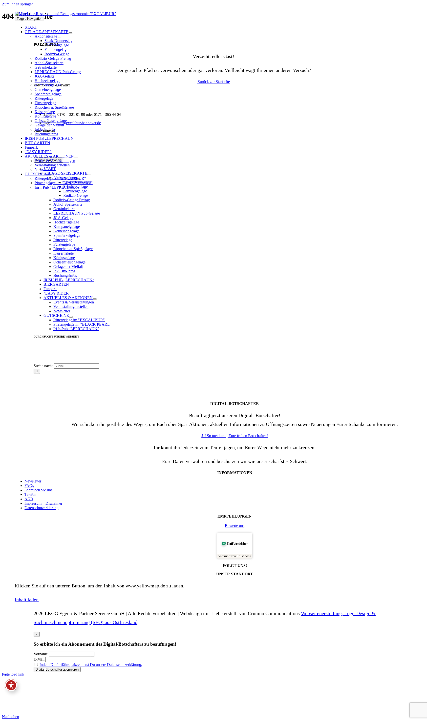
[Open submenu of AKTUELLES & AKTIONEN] (76, 157)
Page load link (13, 674)
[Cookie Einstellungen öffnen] (39, 712)
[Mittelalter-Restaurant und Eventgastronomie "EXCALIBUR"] (65, 14)
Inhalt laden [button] (27, 599)
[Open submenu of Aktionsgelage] (59, 37)
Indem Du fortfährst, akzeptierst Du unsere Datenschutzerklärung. (91, 664)
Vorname (41, 654)
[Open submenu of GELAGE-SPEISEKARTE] (70, 33)
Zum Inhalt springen (18, 4)
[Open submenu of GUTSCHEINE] (52, 175)
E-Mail (39, 659)
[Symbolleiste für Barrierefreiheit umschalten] (11, 685)
